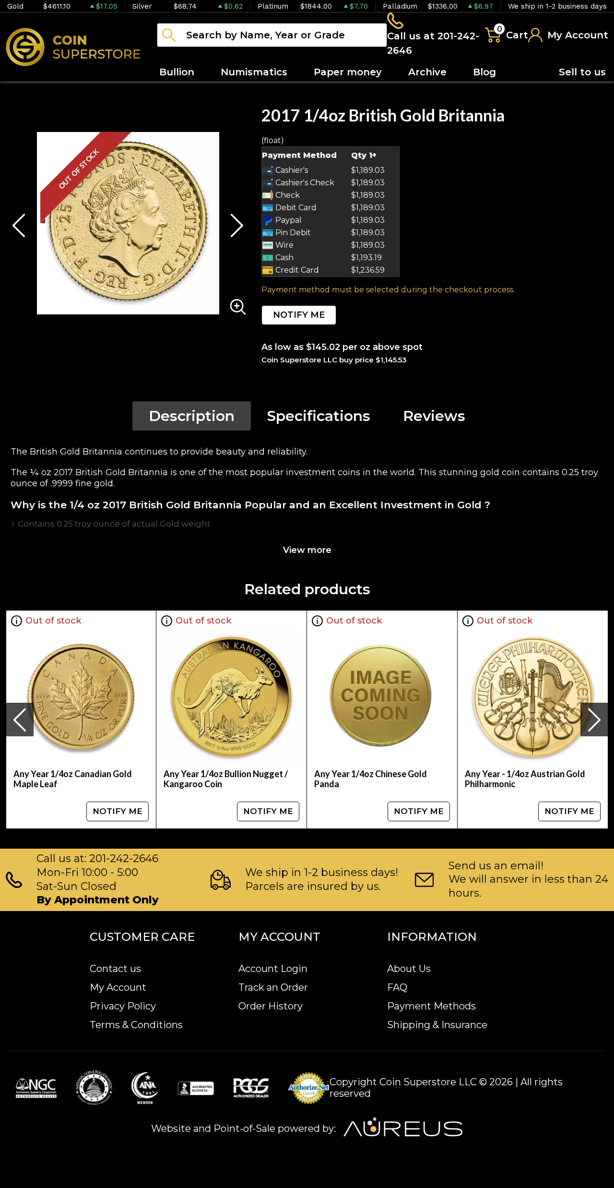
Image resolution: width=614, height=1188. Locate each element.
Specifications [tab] (318, 416)
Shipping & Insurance (437, 1025)
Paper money (348, 72)
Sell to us (582, 72)
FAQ (397, 987)
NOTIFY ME (299, 315)
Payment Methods (431, 1006)
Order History (270, 1006)
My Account (118, 987)
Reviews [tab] (434, 416)
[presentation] (20, 719)
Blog (484, 72)
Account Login (272, 968)
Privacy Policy (123, 1006)
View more (307, 550)
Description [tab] (192, 416)
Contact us (115, 968)
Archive (427, 72)
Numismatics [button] (254, 72)
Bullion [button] (176, 72)
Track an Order (273, 987)
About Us (409, 968)
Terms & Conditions (136, 1025)
